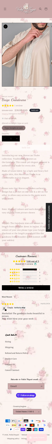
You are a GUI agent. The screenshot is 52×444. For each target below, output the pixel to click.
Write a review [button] (26, 287)
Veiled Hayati (14, 435)
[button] (5, 9)
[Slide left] (20, 92)
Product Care (11, 359)
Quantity (5, 134)
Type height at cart (15, 128)
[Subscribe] (41, 386)
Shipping (5, 114)
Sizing (8, 342)
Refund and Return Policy (16, 353)
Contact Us (10, 364)
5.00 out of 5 (33, 261)
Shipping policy (13, 438)
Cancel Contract (12, 370)
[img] (8, 304)
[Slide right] (31, 92)
